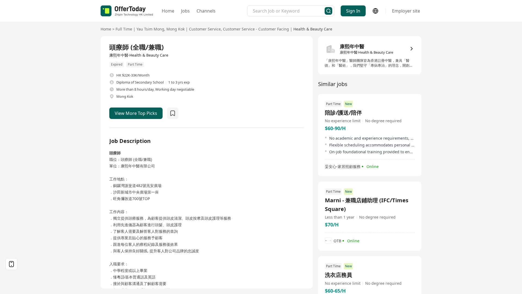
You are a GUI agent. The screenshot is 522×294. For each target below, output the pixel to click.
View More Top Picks (136, 113)
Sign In (353, 11)
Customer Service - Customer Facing (256, 29)
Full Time (124, 29)
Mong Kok (175, 29)
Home (168, 11)
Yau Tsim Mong (150, 29)
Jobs (185, 11)
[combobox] (289, 11)
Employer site (406, 11)
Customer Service (205, 29)
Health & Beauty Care (312, 29)
